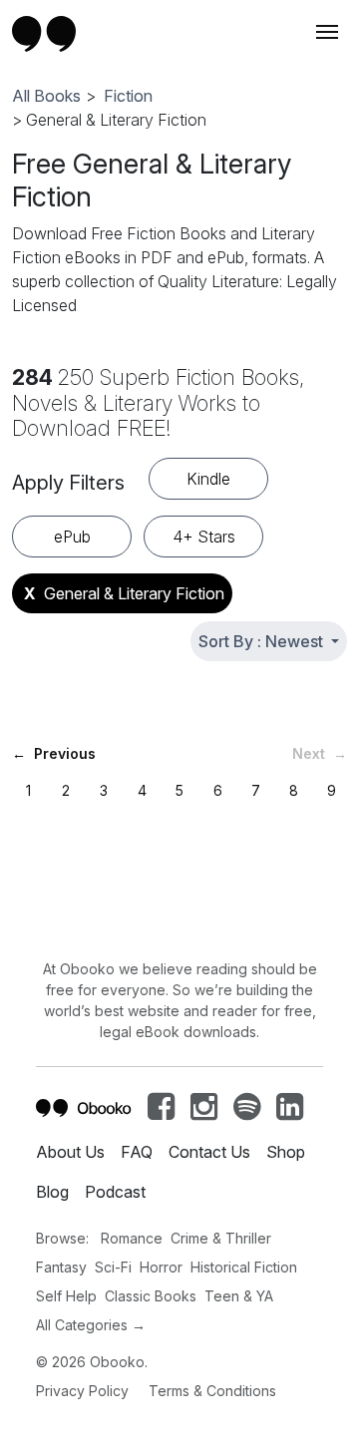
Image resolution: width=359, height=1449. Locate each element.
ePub (72, 536)
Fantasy (61, 1267)
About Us (70, 1152)
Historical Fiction (243, 1267)
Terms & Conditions (212, 1390)
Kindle (208, 479)
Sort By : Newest (262, 641)
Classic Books (150, 1295)
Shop (285, 1152)
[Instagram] (203, 1112)
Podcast (115, 1192)
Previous (54, 753)
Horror (161, 1267)
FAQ (137, 1152)
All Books (46, 96)
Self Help (66, 1295)
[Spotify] (246, 1112)
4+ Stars (204, 536)
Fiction (128, 96)
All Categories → (91, 1324)
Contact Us (209, 1152)
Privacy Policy (82, 1390)
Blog (52, 1192)
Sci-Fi (113, 1267)
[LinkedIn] (289, 1112)
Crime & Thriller (221, 1238)
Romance (132, 1238)
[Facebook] (161, 1112)
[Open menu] (325, 32)
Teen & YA (238, 1295)
